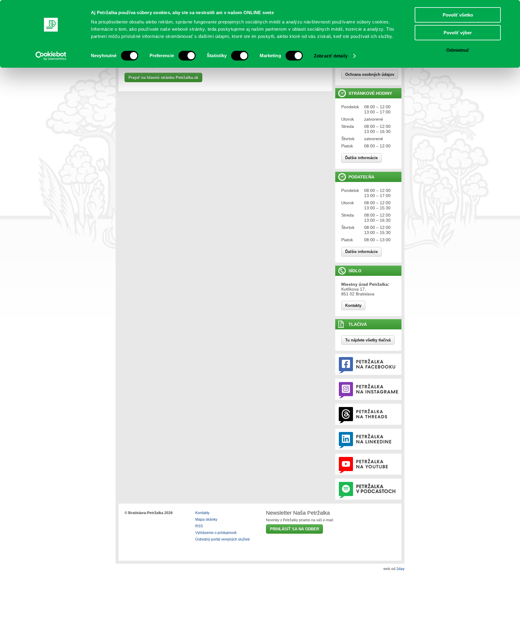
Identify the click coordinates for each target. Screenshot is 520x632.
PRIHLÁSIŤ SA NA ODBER (294, 529)
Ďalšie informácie (361, 158)
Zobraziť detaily (331, 55)
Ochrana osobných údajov (369, 74)
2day (400, 569)
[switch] (187, 55)
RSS (199, 526)
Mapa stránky (206, 519)
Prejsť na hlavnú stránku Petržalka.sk (163, 77)
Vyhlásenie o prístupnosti (216, 533)
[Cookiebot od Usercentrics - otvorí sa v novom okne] (51, 55)
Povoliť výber (458, 32)
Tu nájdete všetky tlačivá (368, 340)
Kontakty (353, 305)
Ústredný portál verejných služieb (222, 539)
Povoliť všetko (458, 14)
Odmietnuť (457, 50)
